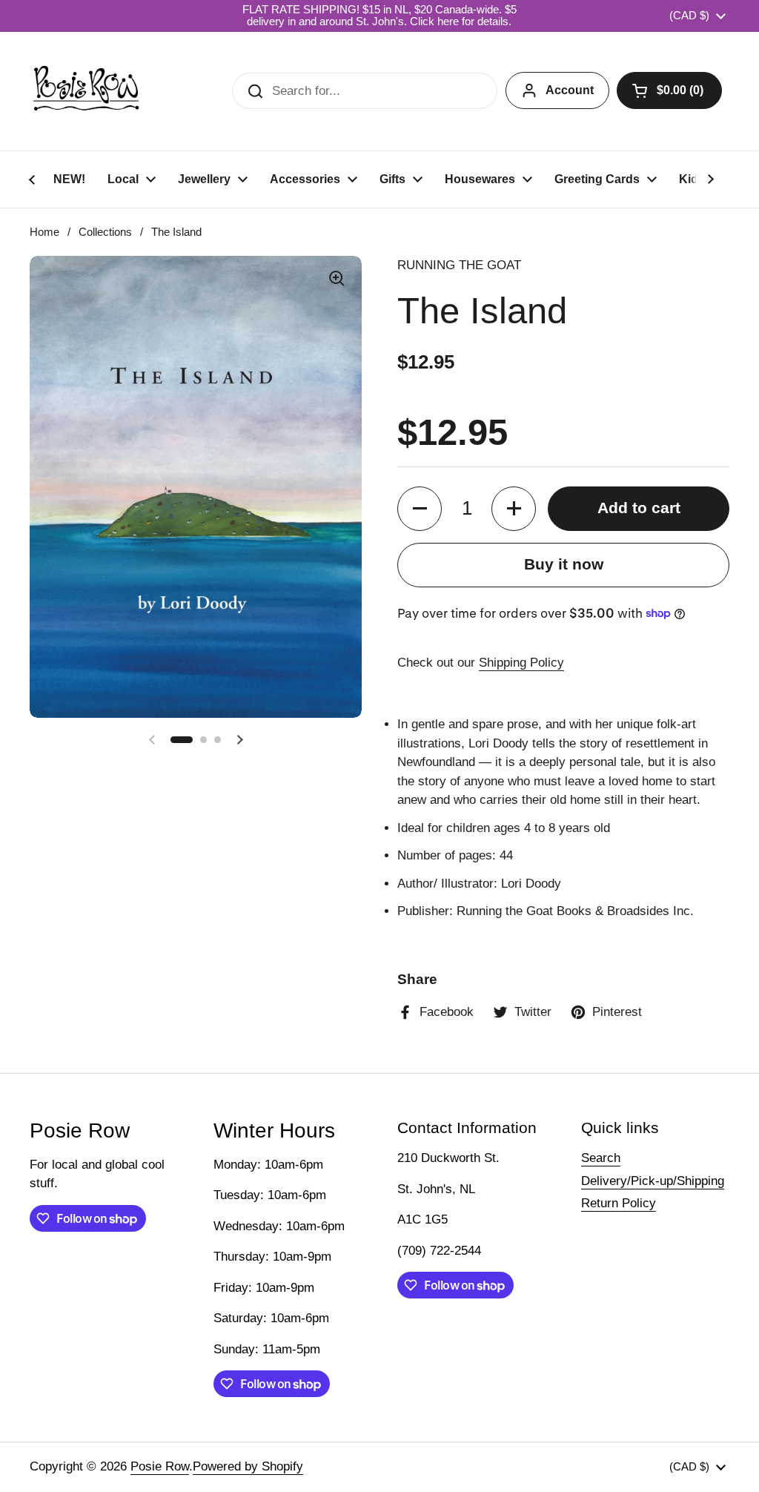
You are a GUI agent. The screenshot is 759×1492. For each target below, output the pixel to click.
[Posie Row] (86, 91)
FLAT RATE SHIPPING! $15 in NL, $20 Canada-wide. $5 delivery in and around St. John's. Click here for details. (379, 15)
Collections (105, 232)
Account (570, 90)
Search (600, 1158)
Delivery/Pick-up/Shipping (652, 1181)
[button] (669, 90)
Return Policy (618, 1203)
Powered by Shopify (248, 1466)
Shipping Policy (521, 663)
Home (44, 232)
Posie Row (159, 1466)
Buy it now (563, 564)
